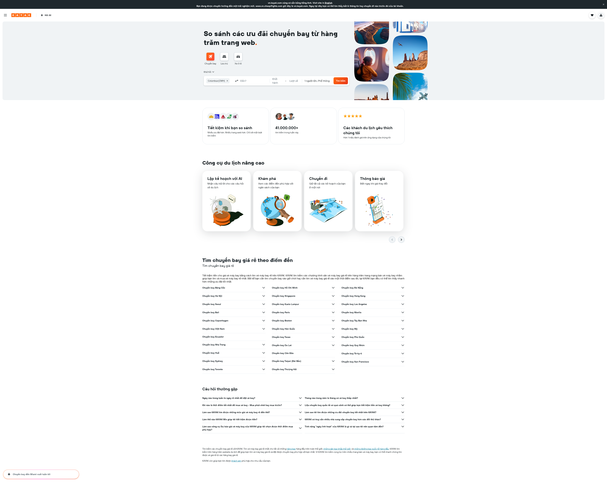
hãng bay (291, 448)
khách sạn (236, 460)
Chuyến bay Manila (351, 312)
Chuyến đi (318, 178)
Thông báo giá (372, 178)
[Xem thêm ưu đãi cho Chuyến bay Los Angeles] (403, 304)
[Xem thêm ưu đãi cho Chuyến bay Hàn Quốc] (333, 329)
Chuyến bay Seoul (211, 304)
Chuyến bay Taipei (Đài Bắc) (286, 361)
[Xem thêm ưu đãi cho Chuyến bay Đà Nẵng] (403, 288)
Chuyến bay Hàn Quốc (283, 328)
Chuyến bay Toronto (212, 369)
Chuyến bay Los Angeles (354, 304)
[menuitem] (210, 58)
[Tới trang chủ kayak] (21, 15)
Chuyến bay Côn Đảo (283, 353)
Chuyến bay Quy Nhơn (353, 345)
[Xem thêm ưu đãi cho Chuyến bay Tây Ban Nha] (403, 320)
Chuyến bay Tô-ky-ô (351, 353)
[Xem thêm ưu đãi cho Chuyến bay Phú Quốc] (403, 337)
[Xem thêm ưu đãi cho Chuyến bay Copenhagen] (264, 320)
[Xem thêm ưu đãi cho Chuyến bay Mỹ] (403, 329)
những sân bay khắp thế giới (336, 448)
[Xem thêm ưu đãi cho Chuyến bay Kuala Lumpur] (333, 304)
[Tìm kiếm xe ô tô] (238, 56)
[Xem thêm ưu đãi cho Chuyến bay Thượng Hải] (333, 369)
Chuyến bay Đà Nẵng (352, 287)
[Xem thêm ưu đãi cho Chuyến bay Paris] (333, 312)
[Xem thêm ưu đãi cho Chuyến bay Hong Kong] (403, 296)
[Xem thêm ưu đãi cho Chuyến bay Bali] (264, 312)
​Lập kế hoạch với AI (224, 178)
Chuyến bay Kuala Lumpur (285, 304)
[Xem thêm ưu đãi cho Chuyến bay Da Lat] (333, 345)
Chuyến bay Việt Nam (213, 328)
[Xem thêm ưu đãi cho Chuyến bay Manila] (403, 312)
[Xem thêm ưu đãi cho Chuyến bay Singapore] (333, 296)
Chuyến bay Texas (281, 337)
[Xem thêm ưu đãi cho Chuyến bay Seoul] (264, 304)
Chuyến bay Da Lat (281, 345)
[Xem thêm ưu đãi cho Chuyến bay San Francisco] (403, 362)
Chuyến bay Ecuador (213, 336)
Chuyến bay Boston (282, 320)
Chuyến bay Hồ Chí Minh (284, 287)
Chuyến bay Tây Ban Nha (354, 320)
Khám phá (267, 178)
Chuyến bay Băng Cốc (213, 287)
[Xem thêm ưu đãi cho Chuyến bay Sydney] (264, 361)
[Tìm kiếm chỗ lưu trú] (224, 56)
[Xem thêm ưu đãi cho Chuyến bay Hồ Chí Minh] (333, 288)
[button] (603, 4)
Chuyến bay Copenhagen (215, 320)
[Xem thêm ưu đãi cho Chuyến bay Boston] (333, 320)
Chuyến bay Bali (210, 312)
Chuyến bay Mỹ (349, 328)
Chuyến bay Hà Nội (212, 296)
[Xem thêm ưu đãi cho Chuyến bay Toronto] (264, 369)
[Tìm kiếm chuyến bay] (210, 56)
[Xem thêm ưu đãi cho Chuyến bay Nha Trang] (264, 345)
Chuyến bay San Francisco (355, 361)
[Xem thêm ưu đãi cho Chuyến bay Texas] (333, 337)
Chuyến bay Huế (210, 352)
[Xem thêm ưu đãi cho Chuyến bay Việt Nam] (264, 329)
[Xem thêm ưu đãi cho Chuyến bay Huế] (264, 353)
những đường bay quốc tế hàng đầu (371, 448)
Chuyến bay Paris (281, 312)
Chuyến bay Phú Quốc (352, 337)
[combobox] (209, 72)
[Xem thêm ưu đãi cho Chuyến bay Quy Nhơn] (403, 345)
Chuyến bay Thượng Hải (284, 369)
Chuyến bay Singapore (283, 296)
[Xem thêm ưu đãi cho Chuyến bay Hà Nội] (264, 296)
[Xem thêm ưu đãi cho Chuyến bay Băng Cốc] (264, 288)
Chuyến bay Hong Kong (353, 296)
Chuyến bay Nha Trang (213, 344)
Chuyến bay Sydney (212, 361)
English (328, 2)
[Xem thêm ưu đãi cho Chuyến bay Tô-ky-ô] (403, 353)
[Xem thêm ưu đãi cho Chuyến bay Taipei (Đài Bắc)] (333, 361)
